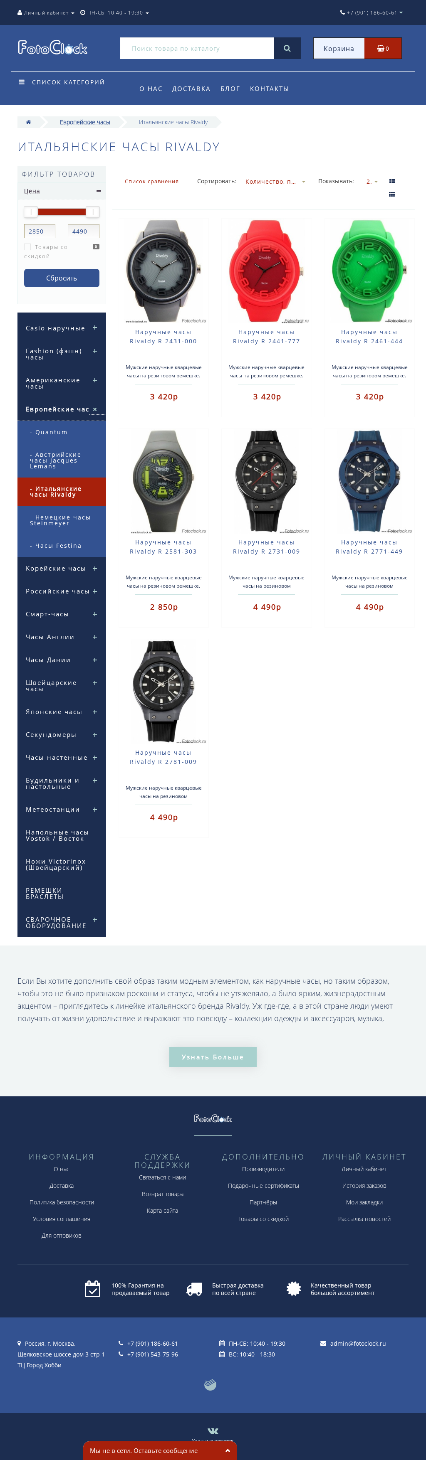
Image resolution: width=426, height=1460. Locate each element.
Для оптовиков (62, 1235)
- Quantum (49, 432)
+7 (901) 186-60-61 (152, 1343)
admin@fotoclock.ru (358, 1343)
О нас (151, 88)
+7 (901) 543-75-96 (152, 1354)
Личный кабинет (364, 1169)
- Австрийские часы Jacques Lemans (56, 460)
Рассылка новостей (364, 1219)
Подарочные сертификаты (263, 1185)
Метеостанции (53, 809)
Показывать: (336, 181)
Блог (230, 88)
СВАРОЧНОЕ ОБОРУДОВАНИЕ (56, 922)
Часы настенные (57, 757)
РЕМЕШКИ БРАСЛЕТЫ (45, 893)
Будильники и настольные (53, 783)
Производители (263, 1169)
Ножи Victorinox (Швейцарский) (56, 864)
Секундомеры (51, 734)
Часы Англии (50, 637)
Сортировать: (215, 181)
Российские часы (58, 591)
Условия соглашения (61, 1219)
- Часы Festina (56, 545)
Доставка (191, 88)
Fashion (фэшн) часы (54, 354)
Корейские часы (56, 568)
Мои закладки (364, 1202)
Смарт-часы (47, 614)
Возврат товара (162, 1194)
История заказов (364, 1185)
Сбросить (61, 278)
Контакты (270, 88)
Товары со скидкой (46, 251)
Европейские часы (85, 122)
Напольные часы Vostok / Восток (57, 835)
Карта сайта (162, 1210)
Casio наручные (55, 328)
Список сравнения (152, 181)
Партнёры (263, 1202)
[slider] (31, 212)
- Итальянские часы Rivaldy (56, 491)
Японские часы (54, 711)
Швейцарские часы (51, 685)
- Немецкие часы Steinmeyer (60, 520)
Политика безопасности (62, 1202)
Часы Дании (48, 659)
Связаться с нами (162, 1177)
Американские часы (53, 383)
